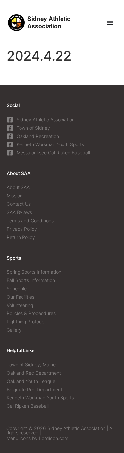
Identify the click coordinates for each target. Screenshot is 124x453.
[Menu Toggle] (110, 23)
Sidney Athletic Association (48, 22)
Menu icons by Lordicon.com (37, 438)
